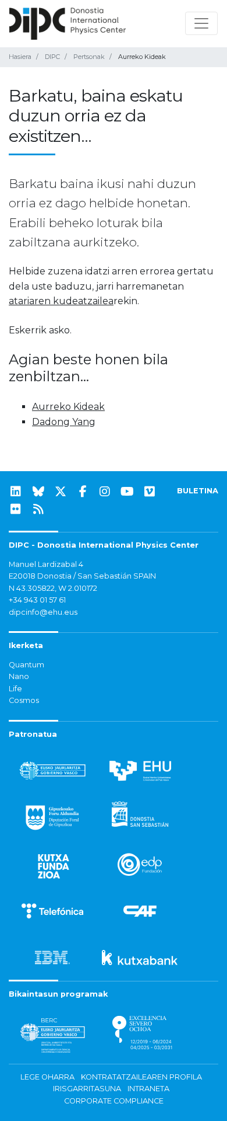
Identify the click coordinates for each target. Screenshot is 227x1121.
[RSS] (38, 509)
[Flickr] (15, 509)
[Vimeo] (149, 491)
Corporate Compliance (114, 1100)
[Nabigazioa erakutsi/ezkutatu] (201, 23)
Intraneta (148, 1088)
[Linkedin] (15, 491)
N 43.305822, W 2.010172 (53, 588)
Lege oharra (47, 1077)
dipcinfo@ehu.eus (43, 612)
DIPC (52, 57)
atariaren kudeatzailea (61, 301)
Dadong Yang (63, 421)
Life (15, 688)
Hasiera (20, 57)
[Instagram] (105, 491)
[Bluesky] (38, 491)
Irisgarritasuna (87, 1088)
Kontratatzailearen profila (141, 1077)
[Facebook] (82, 491)
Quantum (26, 664)
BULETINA (197, 490)
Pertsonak (89, 57)
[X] (60, 491)
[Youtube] (127, 491)
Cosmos (24, 700)
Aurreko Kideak (68, 406)
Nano (19, 676)
